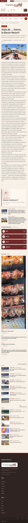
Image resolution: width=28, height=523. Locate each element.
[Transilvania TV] (9, 465)
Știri (11, 434)
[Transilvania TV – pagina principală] (14, 5)
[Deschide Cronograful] (25, 10)
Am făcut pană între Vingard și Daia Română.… (16, 437)
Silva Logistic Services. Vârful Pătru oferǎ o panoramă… (18, 370)
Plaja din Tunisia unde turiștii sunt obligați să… (17, 401)
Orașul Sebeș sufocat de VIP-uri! (16, 442)
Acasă (2, 23)
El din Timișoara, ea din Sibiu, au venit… (17, 417)
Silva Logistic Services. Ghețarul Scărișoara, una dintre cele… (18, 376)
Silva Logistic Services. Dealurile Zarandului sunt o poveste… (18, 388)
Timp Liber (4, 26)
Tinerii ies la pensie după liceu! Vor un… (17, 423)
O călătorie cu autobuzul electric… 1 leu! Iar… (17, 412)
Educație (12, 422)
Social (11, 428)
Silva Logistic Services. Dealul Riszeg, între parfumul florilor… (18, 394)
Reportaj (12, 409)
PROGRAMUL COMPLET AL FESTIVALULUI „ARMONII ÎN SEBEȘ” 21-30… (17, 430)
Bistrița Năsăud (4, 8)
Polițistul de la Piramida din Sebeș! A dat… (18, 381)
